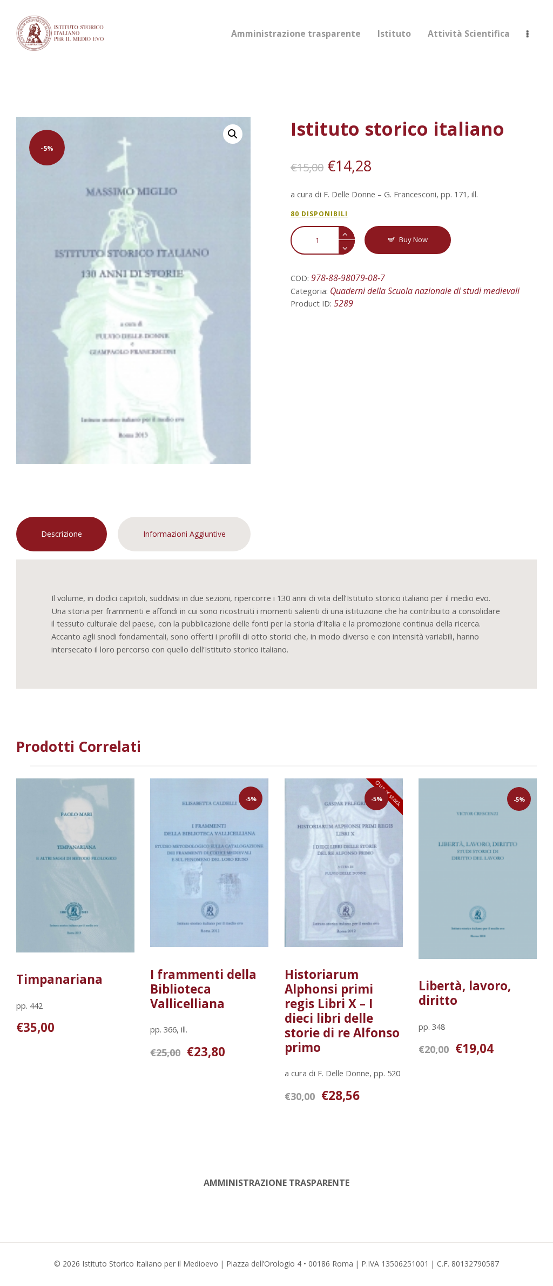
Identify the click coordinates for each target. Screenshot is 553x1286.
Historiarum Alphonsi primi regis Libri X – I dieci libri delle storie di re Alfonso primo (342, 1011)
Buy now (413, 239)
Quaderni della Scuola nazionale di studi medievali (425, 291)
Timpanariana (59, 979)
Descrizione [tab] (61, 534)
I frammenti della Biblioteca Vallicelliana (203, 989)
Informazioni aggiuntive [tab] (184, 534)
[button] (232, 134)
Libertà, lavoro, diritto (465, 993)
